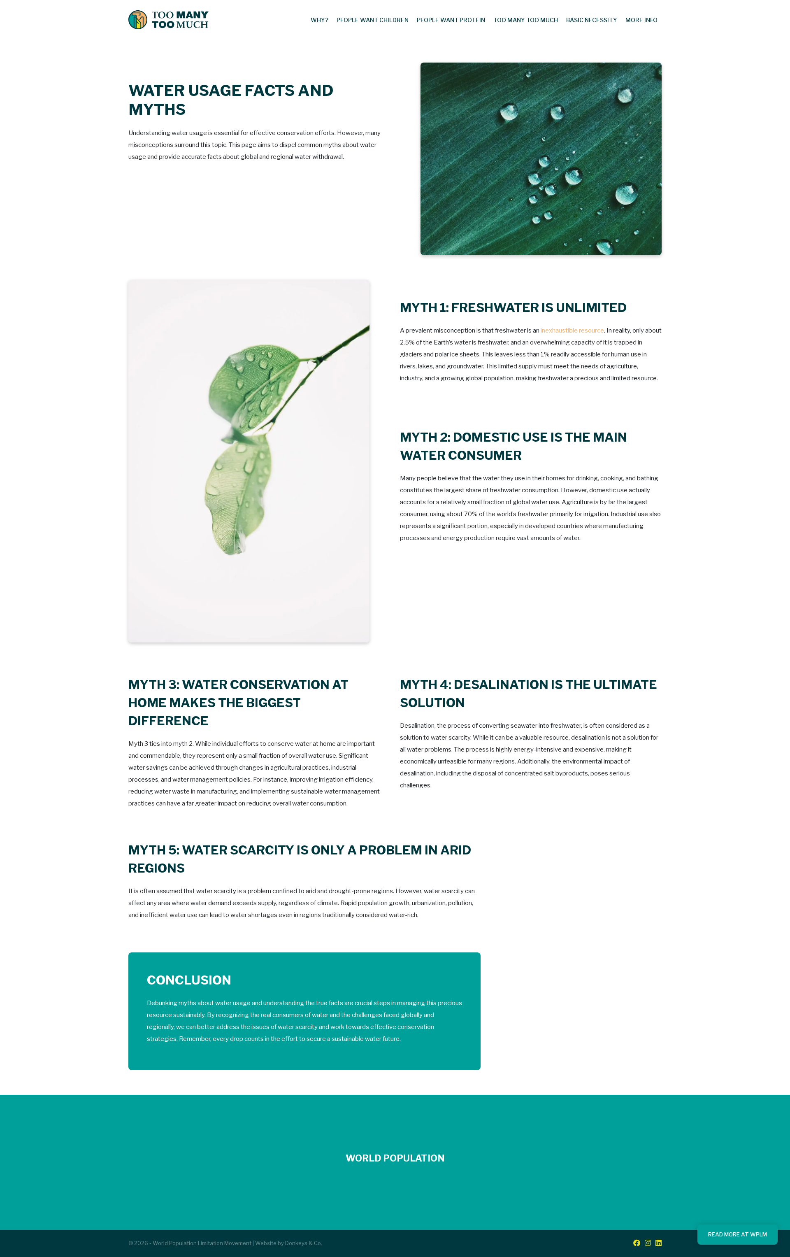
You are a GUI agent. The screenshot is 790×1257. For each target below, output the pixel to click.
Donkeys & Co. (303, 1243)
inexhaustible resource (572, 330)
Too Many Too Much (525, 19)
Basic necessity (591, 19)
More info (641, 19)
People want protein (451, 19)
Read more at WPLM (737, 1234)
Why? (319, 19)
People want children (373, 19)
